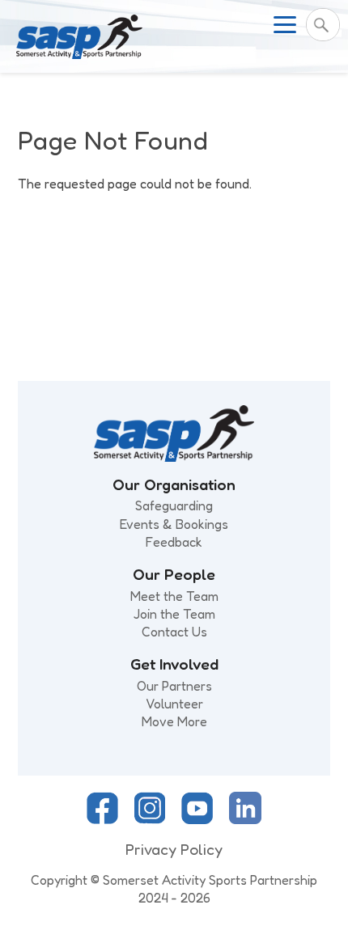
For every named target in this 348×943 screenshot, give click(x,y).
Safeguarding (174, 505)
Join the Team (174, 614)
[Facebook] (102, 819)
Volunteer (174, 704)
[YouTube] (197, 819)
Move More (174, 721)
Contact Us (174, 632)
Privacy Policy (174, 849)
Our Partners (174, 686)
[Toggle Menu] (285, 24)
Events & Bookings (174, 524)
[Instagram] (149, 819)
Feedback (174, 542)
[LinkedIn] (245, 819)
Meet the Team (174, 596)
